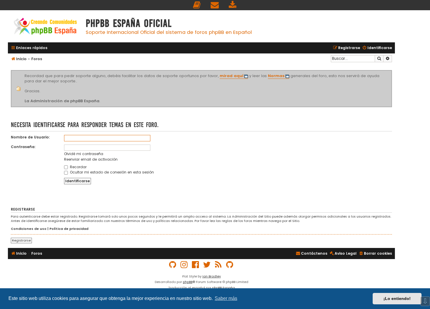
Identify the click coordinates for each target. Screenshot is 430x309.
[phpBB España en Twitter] (207, 265)
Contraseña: (23, 146)
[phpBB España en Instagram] (184, 265)
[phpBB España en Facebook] (195, 265)
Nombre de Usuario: (30, 137)
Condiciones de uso (29, 229)
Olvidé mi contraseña (83, 154)
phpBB (187, 282)
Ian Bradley (211, 276)
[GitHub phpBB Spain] (173, 265)
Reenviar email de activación (91, 159)
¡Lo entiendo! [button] (397, 298)
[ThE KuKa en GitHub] (230, 265)
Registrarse (21, 240)
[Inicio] (45, 27)
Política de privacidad (68, 229)
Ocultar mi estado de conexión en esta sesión (111, 172)
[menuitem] (197, 5)
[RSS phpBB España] (218, 265)
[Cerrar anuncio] (391, 71)
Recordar (78, 166)
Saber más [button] (226, 298)
